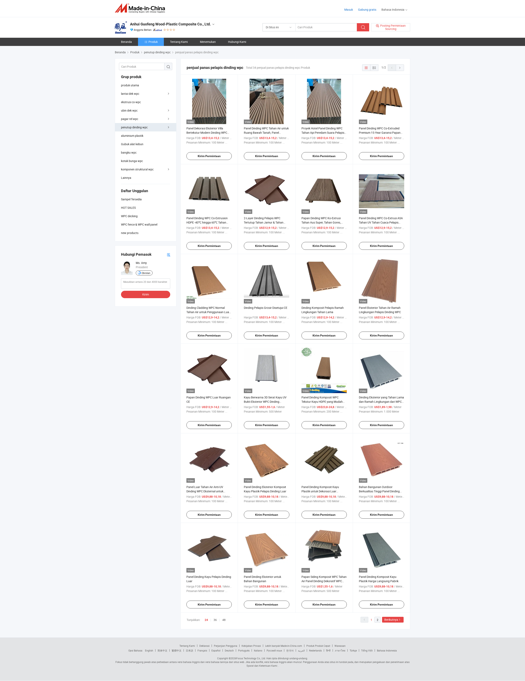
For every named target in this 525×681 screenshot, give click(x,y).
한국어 (290, 650)
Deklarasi (204, 645)
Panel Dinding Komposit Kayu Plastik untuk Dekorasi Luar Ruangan (320, 491)
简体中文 (162, 650)
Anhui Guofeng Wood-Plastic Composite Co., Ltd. (170, 24)
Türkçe (353, 650)
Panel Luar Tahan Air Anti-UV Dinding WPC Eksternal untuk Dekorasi (204, 491)
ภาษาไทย (340, 650)
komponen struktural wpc (137, 169)
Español (215, 650)
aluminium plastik (132, 136)
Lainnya (126, 178)
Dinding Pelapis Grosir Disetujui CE (265, 308)
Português (244, 650)
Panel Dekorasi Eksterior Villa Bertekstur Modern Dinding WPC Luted (206, 132)
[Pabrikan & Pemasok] (141, 8)
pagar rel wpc (129, 119)
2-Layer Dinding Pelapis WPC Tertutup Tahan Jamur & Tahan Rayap (263, 222)
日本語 (189, 650)
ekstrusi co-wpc (131, 102)
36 (215, 620)
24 (206, 620)
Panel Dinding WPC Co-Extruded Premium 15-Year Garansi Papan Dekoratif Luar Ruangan (380, 132)
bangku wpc (129, 152)
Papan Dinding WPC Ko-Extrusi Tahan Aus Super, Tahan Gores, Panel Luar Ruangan (321, 222)
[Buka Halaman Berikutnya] (400, 68)
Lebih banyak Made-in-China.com (283, 645)
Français (202, 650)
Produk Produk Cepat (318, 645)
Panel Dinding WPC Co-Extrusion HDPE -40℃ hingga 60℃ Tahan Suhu (207, 222)
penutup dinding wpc (134, 127)
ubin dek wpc (129, 110)
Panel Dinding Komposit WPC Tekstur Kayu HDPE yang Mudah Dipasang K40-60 (322, 401)
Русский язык (274, 650)
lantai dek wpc (130, 94)
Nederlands (315, 650)
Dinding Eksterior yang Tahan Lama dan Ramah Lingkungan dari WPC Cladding (381, 401)
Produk (153, 42)
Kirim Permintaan (209, 156)
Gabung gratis (367, 9)
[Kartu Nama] (168, 254)
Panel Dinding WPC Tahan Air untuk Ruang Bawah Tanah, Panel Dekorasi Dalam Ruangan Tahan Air (266, 132)
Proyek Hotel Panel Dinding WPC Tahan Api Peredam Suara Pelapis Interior (322, 132)
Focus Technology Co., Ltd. (251, 658)
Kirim (145, 294)
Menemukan (208, 42)
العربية (301, 650)
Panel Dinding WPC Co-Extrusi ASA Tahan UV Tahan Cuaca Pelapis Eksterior (381, 222)
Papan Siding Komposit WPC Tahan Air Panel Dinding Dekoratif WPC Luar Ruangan (324, 581)
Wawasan (340, 645)
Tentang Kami (179, 42)
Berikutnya (391, 620)
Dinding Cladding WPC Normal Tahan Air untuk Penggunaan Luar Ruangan (208, 312)
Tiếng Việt (367, 650)
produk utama (130, 85)
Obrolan (146, 273)
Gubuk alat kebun (132, 144)
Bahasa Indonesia (387, 650)
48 (224, 620)
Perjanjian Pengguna (225, 645)
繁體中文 (176, 650)
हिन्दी (328, 650)
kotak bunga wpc (132, 161)
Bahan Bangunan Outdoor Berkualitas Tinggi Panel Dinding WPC (379, 491)
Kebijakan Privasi (251, 645)
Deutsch (229, 650)
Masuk (348, 9)
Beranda (126, 42)
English (149, 650)
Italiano (258, 650)
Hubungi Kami (237, 42)
